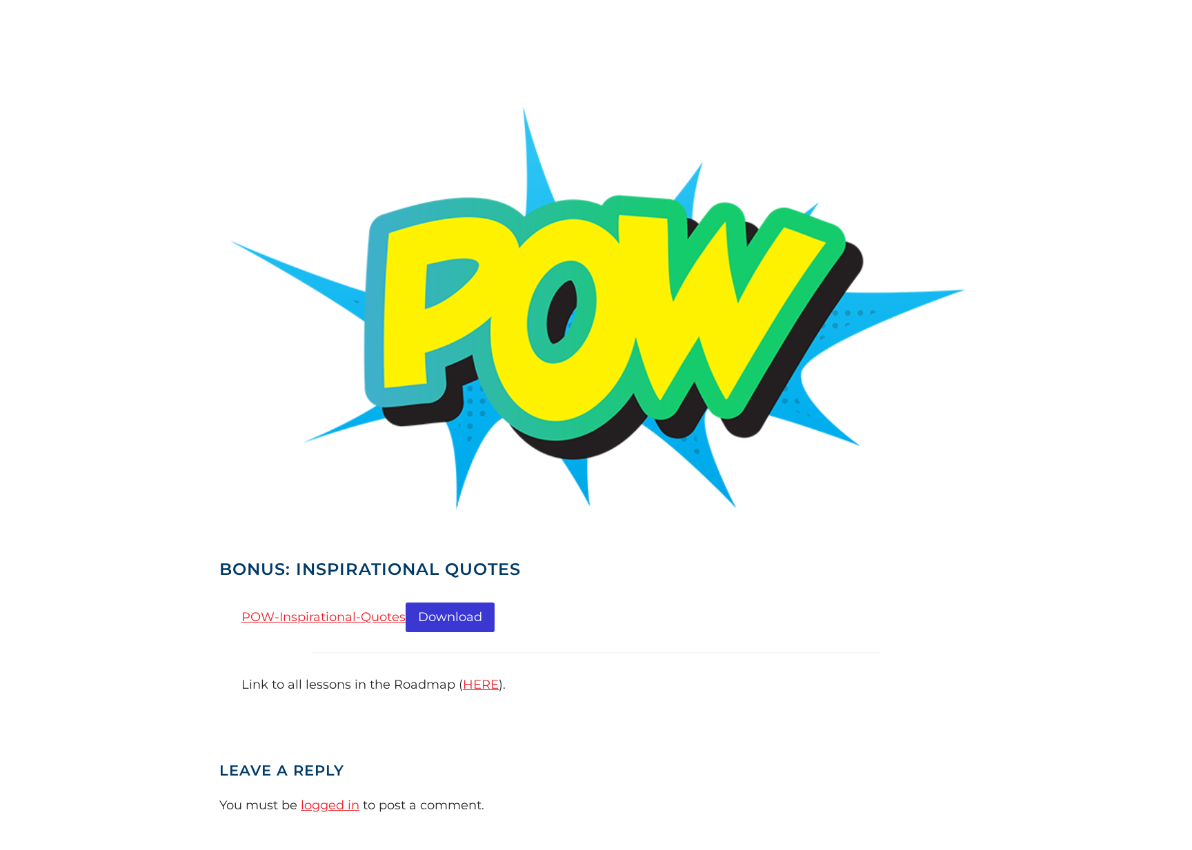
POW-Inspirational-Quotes (323, 617)
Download (450, 617)
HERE (481, 684)
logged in (330, 805)
